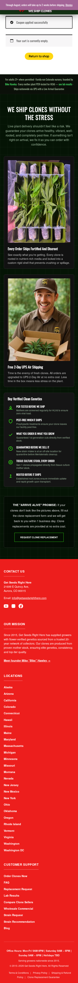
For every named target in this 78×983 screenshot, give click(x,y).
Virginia (9, 837)
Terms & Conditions (19, 972)
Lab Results (11, 895)
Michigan (10, 752)
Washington (12, 843)
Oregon (8, 817)
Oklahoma (10, 811)
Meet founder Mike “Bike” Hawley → (27, 660)
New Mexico (11, 791)
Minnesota (10, 759)
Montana (9, 772)
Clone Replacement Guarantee (43, 977)
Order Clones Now (15, 876)
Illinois (8, 726)
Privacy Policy (40, 972)
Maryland (10, 739)
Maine (8, 733)
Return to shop (39, 56)
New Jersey (11, 785)
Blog (7, 928)
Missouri (9, 765)
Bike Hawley (11, 84)
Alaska (8, 687)
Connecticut (12, 713)
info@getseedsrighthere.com (29, 598)
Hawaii (8, 720)
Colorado (10, 707)
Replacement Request (18, 889)
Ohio (7, 804)
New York (10, 798)
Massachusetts (13, 746)
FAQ (6, 882)
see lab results (65, 84)
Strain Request (13, 915)
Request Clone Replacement (39, 537)
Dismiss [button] (69, 5)
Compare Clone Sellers (18, 902)
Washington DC (14, 850)
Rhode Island (12, 824)
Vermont (9, 831)
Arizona (9, 694)
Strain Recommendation (19, 921)
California (10, 700)
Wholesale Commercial (18, 908)
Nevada (8, 778)
